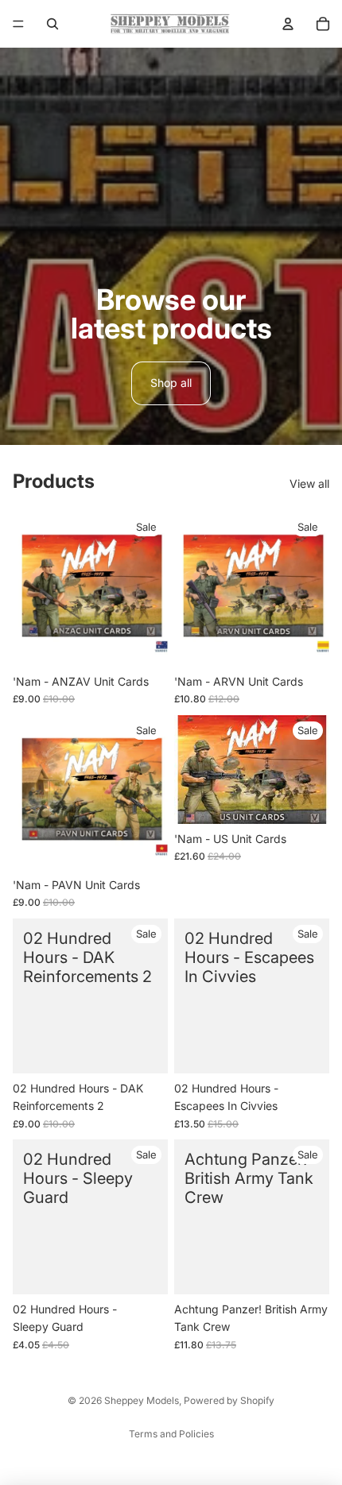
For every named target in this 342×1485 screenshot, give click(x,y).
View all (309, 483)
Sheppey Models (141, 1400)
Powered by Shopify (229, 1400)
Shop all (171, 382)
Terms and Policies (171, 1434)
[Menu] (18, 24)
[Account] (287, 23)
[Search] (52, 23)
